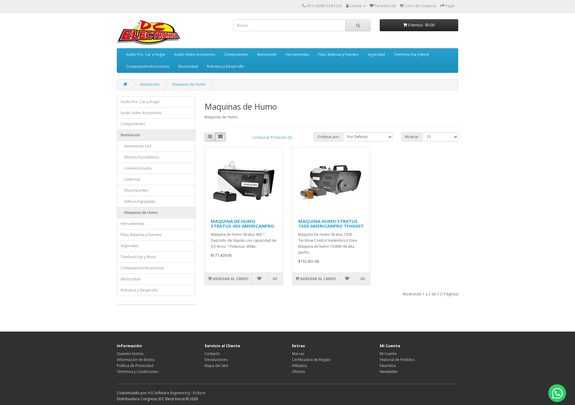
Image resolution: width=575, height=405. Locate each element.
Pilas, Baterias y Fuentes (338, 54)
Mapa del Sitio (217, 365)
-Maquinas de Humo (139, 212)
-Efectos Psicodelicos (140, 157)
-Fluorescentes (134, 190)
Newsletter (389, 371)
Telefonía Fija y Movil (411, 54)
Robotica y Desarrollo (225, 66)
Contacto (212, 353)
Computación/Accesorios (147, 66)
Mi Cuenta (388, 353)
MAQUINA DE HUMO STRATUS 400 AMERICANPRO (242, 223)
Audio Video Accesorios (194, 54)
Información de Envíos (136, 359)
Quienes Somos (130, 353)
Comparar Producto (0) (272, 137)
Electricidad (188, 66)
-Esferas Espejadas (138, 201)
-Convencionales (136, 168)
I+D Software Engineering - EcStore (176, 392)
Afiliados (299, 365)
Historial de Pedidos (397, 359)
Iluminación (267, 54)
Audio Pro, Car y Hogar (145, 54)
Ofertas (298, 371)
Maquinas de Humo (189, 84)
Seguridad (376, 54)
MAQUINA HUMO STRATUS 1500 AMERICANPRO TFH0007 (330, 223)
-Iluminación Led (136, 146)
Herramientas (297, 54)
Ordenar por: (328, 136)
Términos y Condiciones (137, 371)
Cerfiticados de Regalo (311, 359)
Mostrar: (412, 136)
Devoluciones (216, 359)
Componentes (236, 54)
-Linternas (130, 179)
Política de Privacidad (135, 365)
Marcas (298, 353)
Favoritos (388, 365)
